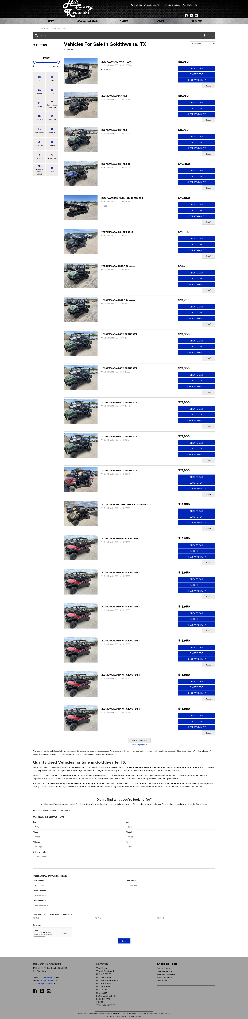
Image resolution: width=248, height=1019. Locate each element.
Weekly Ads (162, 981)
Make (35, 832)
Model (129, 832)
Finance (124, 21)
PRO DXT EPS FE (103, 974)
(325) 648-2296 (45, 977)
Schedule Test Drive (166, 974)
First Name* (38, 881)
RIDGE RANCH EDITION (106, 996)
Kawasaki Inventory (87, 21)
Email (162, 918)
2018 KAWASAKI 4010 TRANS (116, 62)
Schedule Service (164, 971)
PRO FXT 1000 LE (103, 977)
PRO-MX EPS (101, 993)
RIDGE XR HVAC (103, 999)
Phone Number (40, 901)
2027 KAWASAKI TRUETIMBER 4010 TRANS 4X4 (126, 504)
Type (35, 822)
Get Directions (39, 971)
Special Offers (163, 968)
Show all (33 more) (139, 744)
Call (37, 918)
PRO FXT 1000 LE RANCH (107, 980)
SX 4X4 (99, 1002)
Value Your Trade (164, 977)
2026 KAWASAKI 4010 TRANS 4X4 (119, 334)
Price (128, 842)
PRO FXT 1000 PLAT (105, 983)
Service (160, 21)
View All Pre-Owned (105, 971)
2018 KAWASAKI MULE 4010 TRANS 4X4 (122, 198)
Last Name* (131, 881)
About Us (197, 21)
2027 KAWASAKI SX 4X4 (114, 130)
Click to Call (196, 68)
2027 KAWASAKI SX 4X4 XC (115, 164)
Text (100, 918)
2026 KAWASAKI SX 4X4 (114, 96)
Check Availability (196, 80)
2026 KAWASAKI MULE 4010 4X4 (118, 266)
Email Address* (39, 891)
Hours (56, 977)
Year (128, 822)
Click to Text (197, 74)
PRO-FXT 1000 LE (104, 990)
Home (51, 21)
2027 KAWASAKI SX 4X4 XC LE (117, 232)
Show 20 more (139, 740)
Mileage (36, 842)
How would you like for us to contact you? (52, 914)
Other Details (39, 852)
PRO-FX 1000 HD (103, 987)
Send (124, 941)
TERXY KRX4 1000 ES (105, 1005)
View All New (102, 968)
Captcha (37, 925)
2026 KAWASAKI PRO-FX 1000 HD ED (120, 538)
